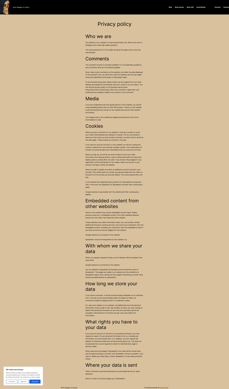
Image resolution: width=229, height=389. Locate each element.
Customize (12, 381)
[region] (23, 376)
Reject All (23, 381)
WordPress (164, 388)
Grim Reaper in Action (21, 7)
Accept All (35, 381)
